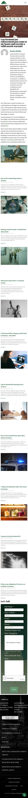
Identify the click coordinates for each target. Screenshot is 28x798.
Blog (3, 737)
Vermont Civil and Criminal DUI (10, 536)
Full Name (9, 607)
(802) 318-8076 (4, 710)
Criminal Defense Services (11, 724)
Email (7, 618)
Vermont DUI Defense (9, 729)
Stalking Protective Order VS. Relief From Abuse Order (12, 760)
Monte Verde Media (17, 793)
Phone (8, 624)
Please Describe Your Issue (12, 657)
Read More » (3, 192)
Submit (14, 689)
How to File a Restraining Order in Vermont (14, 753)
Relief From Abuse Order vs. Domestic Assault (11, 768)
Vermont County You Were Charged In (13, 631)
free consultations (9, 140)
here (6, 121)
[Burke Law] (4, 3)
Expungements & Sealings (11, 733)
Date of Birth (10, 613)
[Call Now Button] (24, 795)
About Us (5, 742)
